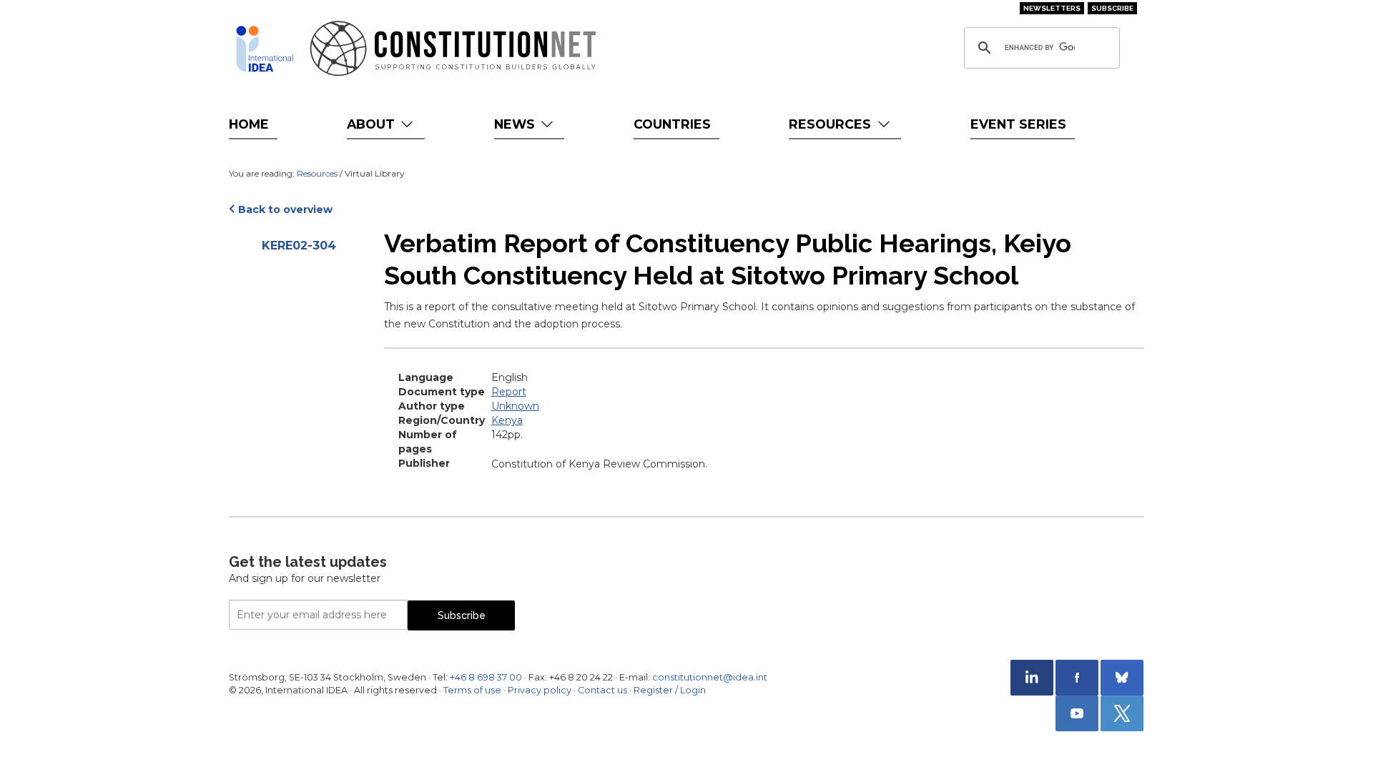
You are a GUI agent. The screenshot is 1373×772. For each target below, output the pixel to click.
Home (249, 124)
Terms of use (472, 690)
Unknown (515, 406)
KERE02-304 (299, 245)
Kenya (507, 420)
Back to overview (285, 209)
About (372, 124)
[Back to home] (264, 48)
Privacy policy (539, 690)
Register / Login (670, 690)
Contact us (602, 690)
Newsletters (1052, 8)
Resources (832, 124)
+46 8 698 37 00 (486, 677)
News (516, 124)
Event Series (1018, 124)
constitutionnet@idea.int (709, 677)
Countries (672, 124)
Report (508, 391)
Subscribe (1112, 8)
